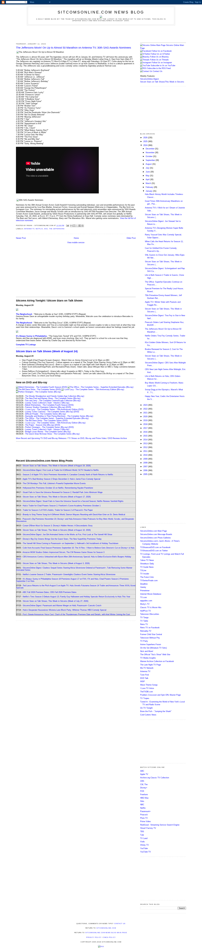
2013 (145, 443)
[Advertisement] (101, 33)
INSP (142, 681)
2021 (145, 413)
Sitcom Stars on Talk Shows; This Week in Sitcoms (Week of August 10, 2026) (57, 530)
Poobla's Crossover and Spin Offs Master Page (160, 695)
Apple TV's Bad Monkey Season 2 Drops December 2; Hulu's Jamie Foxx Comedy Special (61, 479)
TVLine (143, 570)
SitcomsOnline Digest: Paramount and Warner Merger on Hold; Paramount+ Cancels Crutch (62, 605)
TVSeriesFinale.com (149, 580)
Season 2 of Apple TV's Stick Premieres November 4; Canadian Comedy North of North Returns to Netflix (68, 474)
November (150, 152)
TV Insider (144, 574)
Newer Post (21, 238)
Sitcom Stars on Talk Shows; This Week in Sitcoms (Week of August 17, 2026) (57, 497)
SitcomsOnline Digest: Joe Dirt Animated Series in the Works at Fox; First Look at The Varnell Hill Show (67, 534)
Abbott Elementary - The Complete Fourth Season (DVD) (49, 405)
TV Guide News (147, 567)
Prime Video (145, 821)
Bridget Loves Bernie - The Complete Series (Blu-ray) (48, 432)
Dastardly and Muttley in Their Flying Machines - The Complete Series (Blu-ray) (59, 416)
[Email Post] (67, 225)
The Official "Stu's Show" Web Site (155, 654)
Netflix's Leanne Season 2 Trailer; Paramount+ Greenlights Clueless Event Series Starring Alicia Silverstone (69, 574)
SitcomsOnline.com (106, 928)
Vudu (142, 841)
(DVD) (68, 407)
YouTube (144, 848)
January (149, 191)
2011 (145, 451)
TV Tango (144, 617)
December (150, 149)
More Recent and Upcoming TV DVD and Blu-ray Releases (41, 438)
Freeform (144, 794)
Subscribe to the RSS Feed (159, 68)
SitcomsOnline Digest (149, 79)
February (150, 187)
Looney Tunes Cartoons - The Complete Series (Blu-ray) (49, 412)
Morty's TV (145, 604)
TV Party (144, 641)
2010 (145, 455)
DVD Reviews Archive (117, 438)
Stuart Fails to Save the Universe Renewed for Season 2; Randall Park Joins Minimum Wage (62, 492)
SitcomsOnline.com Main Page (153, 531)
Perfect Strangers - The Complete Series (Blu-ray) (46, 427)
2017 (145, 428)
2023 (145, 405)
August (149, 164)
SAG (46, 229)
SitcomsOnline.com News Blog (101, 12)
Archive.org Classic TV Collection (154, 778)
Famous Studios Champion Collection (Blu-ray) (45, 407)
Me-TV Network (146, 668)
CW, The (144, 784)
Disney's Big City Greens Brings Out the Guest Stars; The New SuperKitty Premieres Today (62, 539)
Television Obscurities (149, 614)
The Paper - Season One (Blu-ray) (39, 425)
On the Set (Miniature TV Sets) (153, 648)
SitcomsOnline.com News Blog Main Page (106, 932)
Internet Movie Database (150, 594)
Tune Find (144, 675)
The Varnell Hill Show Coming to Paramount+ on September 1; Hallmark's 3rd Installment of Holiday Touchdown (70, 543)
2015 (145, 436)
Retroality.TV (145, 631)
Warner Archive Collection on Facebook (157, 661)
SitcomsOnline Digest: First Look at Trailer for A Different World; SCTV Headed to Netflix (61, 470)
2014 (145, 440)
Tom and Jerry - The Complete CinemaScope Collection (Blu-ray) (52, 400)
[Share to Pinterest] (82, 225)
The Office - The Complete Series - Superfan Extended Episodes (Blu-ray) (57, 418)
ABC (142, 771)
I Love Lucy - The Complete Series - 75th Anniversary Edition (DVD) (54, 409)
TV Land (143, 838)
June (148, 172)
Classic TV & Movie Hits (150, 607)
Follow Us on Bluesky (159, 57)
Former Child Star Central (151, 634)
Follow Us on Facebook (162, 51)
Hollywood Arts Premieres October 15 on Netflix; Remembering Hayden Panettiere (58, 488)
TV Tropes (144, 698)
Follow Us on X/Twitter (160, 54)
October (149, 156)
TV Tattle (144, 621)
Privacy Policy (93, 937)
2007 (145, 466)
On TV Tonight (146, 708)
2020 (145, 416)
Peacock (144, 815)
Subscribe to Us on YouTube (163, 65)
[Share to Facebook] (79, 225)
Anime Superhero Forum (150, 644)
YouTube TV (145, 852)
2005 (145, 474)
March (149, 183)
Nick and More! (146, 651)
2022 (145, 409)
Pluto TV (144, 818)
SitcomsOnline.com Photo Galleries (155, 538)
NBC (142, 804)
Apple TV (144, 774)
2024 (145, 145)
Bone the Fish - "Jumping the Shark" (156, 711)
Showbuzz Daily (147, 564)
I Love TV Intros (147, 688)
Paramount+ (145, 811)
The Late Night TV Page (150, 665)
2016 (145, 432)
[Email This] (71, 225)
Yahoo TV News (147, 560)
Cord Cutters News (148, 715)
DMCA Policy (109, 937)
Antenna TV (29, 229)
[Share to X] (76, 225)
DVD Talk (144, 678)
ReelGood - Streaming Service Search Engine (159, 825)
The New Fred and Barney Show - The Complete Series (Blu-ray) (52, 398)
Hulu (142, 801)
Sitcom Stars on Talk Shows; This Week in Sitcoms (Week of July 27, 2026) (55, 601)
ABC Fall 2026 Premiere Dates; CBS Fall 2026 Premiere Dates (49, 592)
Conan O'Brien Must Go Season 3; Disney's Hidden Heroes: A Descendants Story (58, 525)
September (151, 160)
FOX (142, 791)
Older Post (131, 238)
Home (76, 238)
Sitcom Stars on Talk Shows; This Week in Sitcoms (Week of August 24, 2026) (57, 466)
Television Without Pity (150, 638)
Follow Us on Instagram (162, 62)
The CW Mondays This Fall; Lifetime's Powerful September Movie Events (54, 483)
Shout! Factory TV (148, 828)
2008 (145, 463)
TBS (142, 831)
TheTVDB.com (146, 692)
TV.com (143, 597)
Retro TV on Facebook (150, 627)
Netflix (39, 229)
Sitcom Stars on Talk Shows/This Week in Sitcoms (162, 82)
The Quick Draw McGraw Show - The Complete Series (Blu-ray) (52, 434)
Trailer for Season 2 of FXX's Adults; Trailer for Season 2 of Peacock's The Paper (58, 510)
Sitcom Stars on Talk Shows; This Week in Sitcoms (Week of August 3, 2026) (56, 563)
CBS (142, 781)
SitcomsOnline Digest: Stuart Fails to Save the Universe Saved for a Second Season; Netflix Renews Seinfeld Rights (73, 501)
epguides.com (146, 601)
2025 (145, 141)
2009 (145, 459)
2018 (145, 424)
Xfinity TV (144, 845)
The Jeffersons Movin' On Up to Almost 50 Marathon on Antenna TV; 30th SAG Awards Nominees (73, 47)
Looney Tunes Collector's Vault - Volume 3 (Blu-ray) (47, 429)
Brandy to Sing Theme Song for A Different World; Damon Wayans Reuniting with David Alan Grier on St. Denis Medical (74, 514)
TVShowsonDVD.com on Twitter (154, 550)
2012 (145, 447)
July (148, 168)
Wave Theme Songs (149, 685)
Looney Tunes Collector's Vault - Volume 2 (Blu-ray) (47, 403)
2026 (145, 137)
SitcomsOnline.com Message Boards (156, 534)
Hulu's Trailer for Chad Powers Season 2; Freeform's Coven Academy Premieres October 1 (62, 506)
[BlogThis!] (74, 225)
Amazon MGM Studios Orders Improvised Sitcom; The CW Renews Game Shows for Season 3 (63, 552)
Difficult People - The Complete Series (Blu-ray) (45, 414)
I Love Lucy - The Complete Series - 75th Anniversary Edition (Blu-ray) (55, 423)
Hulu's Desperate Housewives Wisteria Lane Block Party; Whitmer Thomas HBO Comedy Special (64, 610)
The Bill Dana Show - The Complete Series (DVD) (46, 420)
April (148, 179)
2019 (145, 420)
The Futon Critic (147, 577)
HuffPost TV (145, 611)
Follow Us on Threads (159, 60)
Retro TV (144, 624)
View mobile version (75, 242)
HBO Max (144, 798)
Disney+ (143, 788)
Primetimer (145, 590)
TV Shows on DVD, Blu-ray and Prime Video (87, 438)
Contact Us (157, 71)
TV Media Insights (148, 658)
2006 (145, 470)
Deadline (144, 584)
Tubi (142, 835)
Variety (143, 587)
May (148, 175)
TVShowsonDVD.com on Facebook (155, 547)
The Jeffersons (56, 229)
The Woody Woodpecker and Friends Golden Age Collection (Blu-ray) (54, 396)
